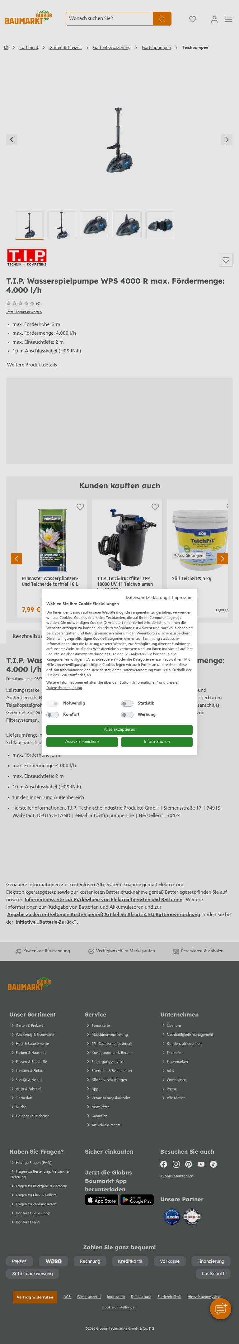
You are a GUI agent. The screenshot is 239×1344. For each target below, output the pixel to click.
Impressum (182, 598)
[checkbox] (52, 704)
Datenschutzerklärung (146, 598)
